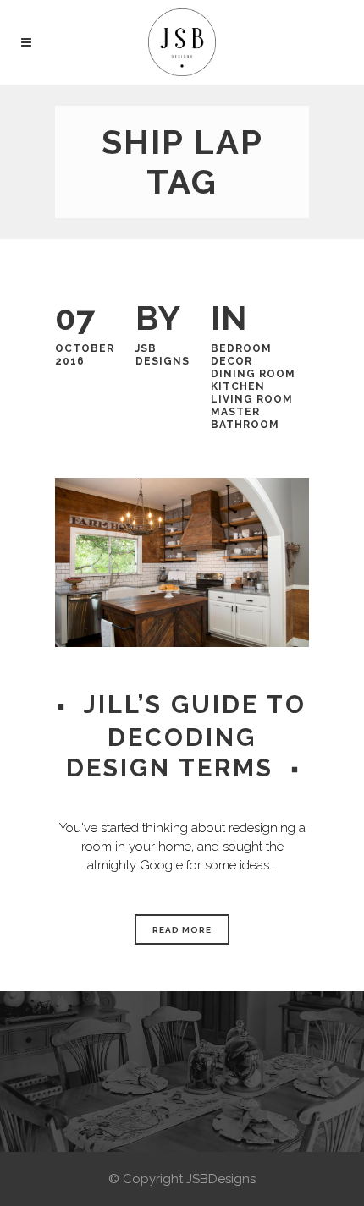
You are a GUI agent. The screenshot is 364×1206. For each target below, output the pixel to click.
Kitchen (238, 386)
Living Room (252, 399)
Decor (231, 361)
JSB (146, 348)
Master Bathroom (245, 418)
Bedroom (241, 348)
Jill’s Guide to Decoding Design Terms (186, 735)
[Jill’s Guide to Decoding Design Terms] (182, 562)
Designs (162, 361)
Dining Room (253, 374)
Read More (182, 930)
